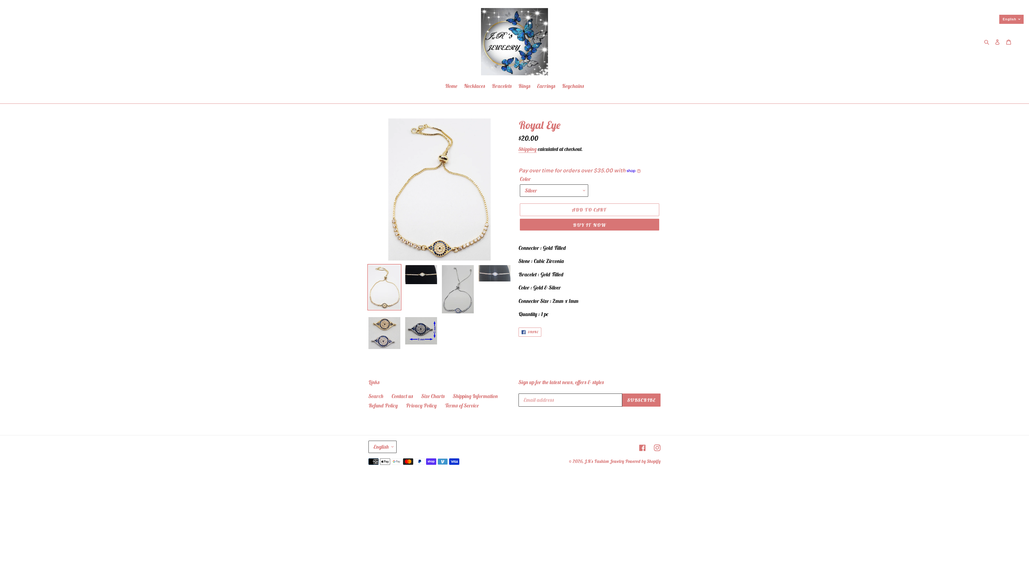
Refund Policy (383, 405)
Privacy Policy (421, 405)
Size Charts (433, 396)
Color (525, 179)
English (381, 446)
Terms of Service (462, 405)
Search (375, 396)
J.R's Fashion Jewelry (604, 461)
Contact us (402, 396)
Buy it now (589, 225)
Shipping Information (475, 396)
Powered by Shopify (643, 461)
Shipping (528, 149)
